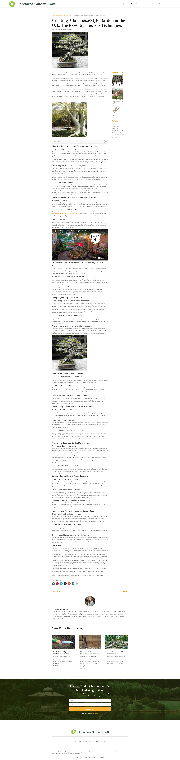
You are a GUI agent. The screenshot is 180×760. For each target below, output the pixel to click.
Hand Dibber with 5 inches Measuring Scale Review (118, 100)
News (111, 3)
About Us (76, 741)
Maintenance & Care (141, 3)
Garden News (115, 128)
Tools (132, 3)
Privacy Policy (103, 741)
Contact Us (81, 741)
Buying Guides (162, 3)
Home (53, 15)
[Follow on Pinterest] (90, 747)
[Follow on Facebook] (87, 747)
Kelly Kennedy (56, 29)
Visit (115, 3)
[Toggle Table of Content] (104, 141)
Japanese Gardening (123, 3)
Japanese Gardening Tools (62, 15)
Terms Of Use (95, 741)
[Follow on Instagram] (93, 747)
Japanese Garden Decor (117, 130)
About (169, 3)
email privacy (94, 713)
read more (55, 665)
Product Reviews (152, 3)
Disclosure (88, 741)
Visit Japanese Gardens (117, 139)
